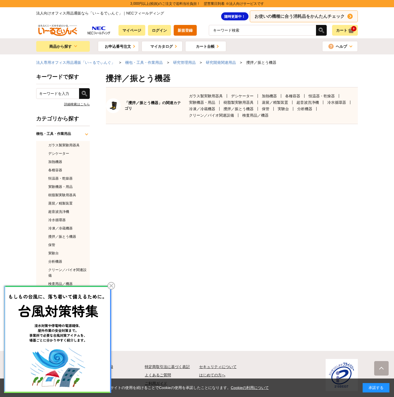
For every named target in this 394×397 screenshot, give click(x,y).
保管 (265, 109)
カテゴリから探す (57, 118)
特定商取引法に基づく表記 (167, 367)
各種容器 (292, 96)
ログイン (159, 30)
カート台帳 (205, 46)
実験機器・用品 (202, 102)
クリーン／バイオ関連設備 (211, 115)
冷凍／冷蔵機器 (202, 109)
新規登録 (185, 30)
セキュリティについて (218, 367)
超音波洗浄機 (307, 102)
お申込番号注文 (118, 46)
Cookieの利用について (250, 387)
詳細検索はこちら (77, 104)
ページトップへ (381, 368)
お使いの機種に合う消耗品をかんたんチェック (300, 16)
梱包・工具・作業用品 (53, 134)
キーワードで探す (57, 77)
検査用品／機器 (255, 115)
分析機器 (304, 109)
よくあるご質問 (158, 375)
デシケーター (242, 96)
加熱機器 (269, 96)
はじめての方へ (212, 375)
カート (345, 29)
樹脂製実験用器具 (239, 102)
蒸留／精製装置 (275, 102)
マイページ (131, 30)
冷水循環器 (336, 102)
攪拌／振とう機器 (239, 109)
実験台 (283, 109)
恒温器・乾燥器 (321, 96)
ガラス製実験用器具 (206, 96)
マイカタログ (161, 46)
